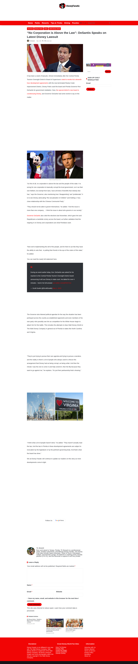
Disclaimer (87, 654)
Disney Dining (60, 653)
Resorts (45, 23)
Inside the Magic (61, 650)
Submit (90, 89)
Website (59, 592)
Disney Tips (60, 649)
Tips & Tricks (56, 23)
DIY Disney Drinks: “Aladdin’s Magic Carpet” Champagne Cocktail (34, 621)
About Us (87, 656)
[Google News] (59, 520)
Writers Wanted (89, 649)
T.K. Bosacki (32, 40)
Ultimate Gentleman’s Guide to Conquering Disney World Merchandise (53, 630)
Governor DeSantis (33, 216)
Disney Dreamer (61, 652)
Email (29, 592)
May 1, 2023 (57, 288)
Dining (67, 23)
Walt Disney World (54, 28)
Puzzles (75, 23)
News (30, 23)
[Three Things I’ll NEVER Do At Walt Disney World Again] (74, 623)
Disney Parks (38, 28)
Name (29, 585)
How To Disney (61, 647)
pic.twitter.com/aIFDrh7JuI (62, 283)
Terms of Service (89, 651)
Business (30, 28)
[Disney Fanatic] (69, 6)
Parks (37, 23)
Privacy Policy (88, 652)
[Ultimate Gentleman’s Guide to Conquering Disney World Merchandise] (55, 623)
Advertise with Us (90, 647)
